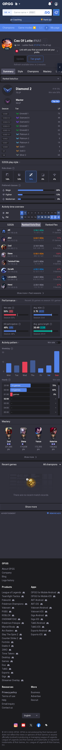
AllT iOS (35, 604)
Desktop (6, 657)
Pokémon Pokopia (11, 623)
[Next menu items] (46, 27)
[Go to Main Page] (8, 4)
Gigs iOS (35, 619)
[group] (31, 398)
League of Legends (11, 592)
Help (4, 700)
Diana (10, 253)
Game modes (26, 27)
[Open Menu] (56, 4)
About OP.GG (8, 569)
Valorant (6, 607)
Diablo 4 (6, 646)
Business (35, 692)
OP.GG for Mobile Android (43, 592)
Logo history (8, 580)
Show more (31, 507)
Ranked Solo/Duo (31, 224)
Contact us (7, 707)
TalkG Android (38, 623)
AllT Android (37, 600)
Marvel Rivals (8, 627)
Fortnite (6, 642)
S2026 (10, 224)
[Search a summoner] (47, 12)
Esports (6, 672)
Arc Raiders (8, 630)
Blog (4, 576)
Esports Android (39, 630)
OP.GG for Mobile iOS (41, 596)
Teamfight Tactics (11, 596)
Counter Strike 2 (10, 638)
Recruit (34, 700)
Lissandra (12, 277)
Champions (8, 27)
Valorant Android (39, 607)
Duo (4, 665)
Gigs (4, 676)
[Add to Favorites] (45, 41)
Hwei (10, 285)
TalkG (4, 669)
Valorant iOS (37, 611)
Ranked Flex (51, 224)
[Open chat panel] (59, 67)
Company (7, 572)
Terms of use (8, 696)
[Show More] (17, 4)
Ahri (9, 238)
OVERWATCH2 (9, 619)
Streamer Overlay (11, 680)
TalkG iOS (36, 627)
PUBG (5, 611)
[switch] (54, 342)
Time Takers (8, 653)
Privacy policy (9, 692)
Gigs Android (37, 615)
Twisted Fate (13, 261)
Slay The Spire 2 (10, 634)
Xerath (11, 269)
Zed (9, 246)
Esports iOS (37, 634)
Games (5, 661)
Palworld (6, 600)
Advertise (36, 696)
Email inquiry (8, 704)
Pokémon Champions (13, 604)
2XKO (4, 649)
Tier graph (35, 59)
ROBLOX (6, 615)
